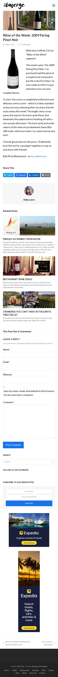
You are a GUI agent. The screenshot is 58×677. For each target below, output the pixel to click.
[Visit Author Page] (29, 190)
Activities (35, 670)
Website (7, 374)
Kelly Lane (29, 199)
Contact (42, 673)
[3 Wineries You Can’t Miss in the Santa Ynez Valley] (29, 299)
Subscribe (29, 503)
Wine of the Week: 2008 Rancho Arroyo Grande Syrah (16, 643)
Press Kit (33, 673)
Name (7, 349)
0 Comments (25, 44)
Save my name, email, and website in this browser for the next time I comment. (29, 392)
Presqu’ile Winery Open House (22, 239)
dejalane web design (39, 666)
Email (6, 361)
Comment (9, 402)
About (24, 673)
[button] (53, 5)
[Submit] (52, 461)
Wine (44, 670)
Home (6, 670)
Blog (17, 673)
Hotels (14, 670)
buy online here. (38, 156)
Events (51, 670)
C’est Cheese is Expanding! (45, 643)
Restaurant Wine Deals (17, 279)
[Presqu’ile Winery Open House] (29, 225)
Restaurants (24, 670)
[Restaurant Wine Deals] (29, 265)
